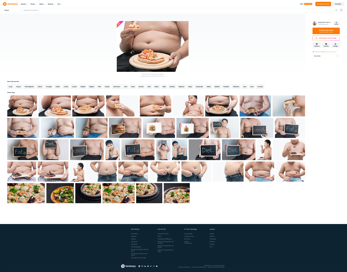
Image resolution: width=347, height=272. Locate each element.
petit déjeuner (29, 86)
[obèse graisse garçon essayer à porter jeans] (196, 172)
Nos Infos (187, 239)
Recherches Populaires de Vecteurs (165, 242)
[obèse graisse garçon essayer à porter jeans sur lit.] (133, 172)
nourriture (116, 86)
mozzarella (199, 86)
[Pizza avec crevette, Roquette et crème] (60, 193)
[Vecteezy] (10, 4)
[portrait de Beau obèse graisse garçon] (112, 149)
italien (157, 86)
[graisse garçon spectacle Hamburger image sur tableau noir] (125, 128)
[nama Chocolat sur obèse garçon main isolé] (53, 172)
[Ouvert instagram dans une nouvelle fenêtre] (142, 266)
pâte (99, 86)
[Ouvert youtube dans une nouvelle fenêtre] (156, 266)
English (212, 234)
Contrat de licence (163, 234)
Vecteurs (23, 4)
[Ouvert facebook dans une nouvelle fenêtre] (139, 266)
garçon (18, 86)
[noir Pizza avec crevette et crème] (26, 193)
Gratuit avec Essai (326, 31)
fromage (49, 86)
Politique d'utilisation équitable (216, 267)
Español (212, 236)
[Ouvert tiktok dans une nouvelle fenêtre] (151, 266)
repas (190, 86)
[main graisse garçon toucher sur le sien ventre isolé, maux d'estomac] (290, 172)
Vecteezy (133, 236)
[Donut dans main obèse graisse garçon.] (23, 128)
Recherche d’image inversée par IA (139, 250)
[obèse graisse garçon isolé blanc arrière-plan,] (101, 172)
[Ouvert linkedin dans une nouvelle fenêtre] (145, 266)
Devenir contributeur (188, 242)
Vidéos (41, 4)
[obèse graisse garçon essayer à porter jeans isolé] (165, 172)
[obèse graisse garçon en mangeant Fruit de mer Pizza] (122, 105)
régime (91, 86)
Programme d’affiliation (165, 239)
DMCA (159, 236)
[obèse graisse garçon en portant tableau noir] (290, 128)
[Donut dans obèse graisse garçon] (255, 105)
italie (164, 86)
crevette (260, 86)
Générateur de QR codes (138, 258)
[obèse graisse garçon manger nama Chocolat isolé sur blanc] (289, 149)
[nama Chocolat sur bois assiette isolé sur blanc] (21, 172)
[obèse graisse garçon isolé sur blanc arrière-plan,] (228, 172)
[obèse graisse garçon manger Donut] (289, 105)
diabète (83, 86)
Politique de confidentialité (199, 267)
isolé (149, 86)
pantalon (226, 86)
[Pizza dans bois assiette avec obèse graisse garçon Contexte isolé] (22, 105)
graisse (107, 86)
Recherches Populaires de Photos (165, 246)
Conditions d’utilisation (184, 267)
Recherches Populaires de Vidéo (165, 250)
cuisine (74, 86)
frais (125, 86)
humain (141, 86)
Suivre (336, 24)
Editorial (50, 4)
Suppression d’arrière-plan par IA (139, 254)
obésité (217, 86)
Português (213, 239)
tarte (244, 86)
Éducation (134, 244)
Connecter (338, 4)
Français (212, 244)
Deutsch (212, 241)
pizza (251, 86)
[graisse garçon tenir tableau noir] (224, 128)
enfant (58, 86)
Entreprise (134, 241)
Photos (32, 4)
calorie (40, 86)
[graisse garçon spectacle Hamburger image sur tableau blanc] (159, 128)
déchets (172, 86)
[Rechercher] (336, 10)
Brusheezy (134, 234)
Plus (58, 4)
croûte (66, 86)
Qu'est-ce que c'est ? (331, 52)
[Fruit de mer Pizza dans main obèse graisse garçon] (155, 105)
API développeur (136, 247)
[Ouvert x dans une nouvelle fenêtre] (154, 266)
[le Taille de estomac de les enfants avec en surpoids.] (259, 172)
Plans (301, 4)
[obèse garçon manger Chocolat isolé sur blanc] (264, 149)
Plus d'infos (317, 56)
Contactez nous (189, 236)
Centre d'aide (188, 234)
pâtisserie (236, 86)
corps (10, 86)
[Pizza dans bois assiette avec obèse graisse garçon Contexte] (54, 105)
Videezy (133, 239)
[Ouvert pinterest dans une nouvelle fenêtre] (148, 266)
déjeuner (181, 86)
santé (133, 86)
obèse (209, 86)
